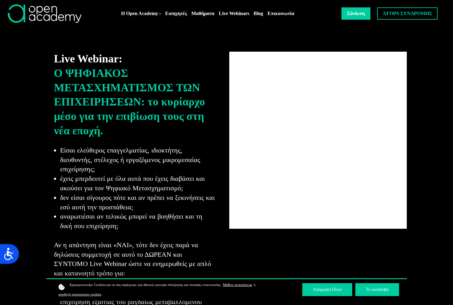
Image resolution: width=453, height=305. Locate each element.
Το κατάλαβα (377, 289)
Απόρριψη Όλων (327, 289)
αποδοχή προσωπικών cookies (80, 294)
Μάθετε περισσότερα (237, 285)
